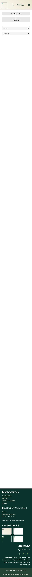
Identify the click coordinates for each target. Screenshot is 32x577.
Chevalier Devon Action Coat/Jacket (16, 428)
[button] (13, 5)
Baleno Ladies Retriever (16, 116)
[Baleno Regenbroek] (16, 147)
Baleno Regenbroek (16, 160)
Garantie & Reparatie (8, 501)
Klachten (4, 498)
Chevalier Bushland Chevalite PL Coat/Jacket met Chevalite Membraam (16, 382)
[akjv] (18, 531)
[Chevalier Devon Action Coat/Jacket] (16, 415)
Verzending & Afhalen (8, 514)
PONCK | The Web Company (20, 574)
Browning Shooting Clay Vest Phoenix (16, 294)
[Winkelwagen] (29, 5)
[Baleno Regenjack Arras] (16, 192)
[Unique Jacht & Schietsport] (4, 5)
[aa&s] (7, 539)
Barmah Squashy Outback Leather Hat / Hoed (16, 249)
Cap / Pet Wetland (16, 339)
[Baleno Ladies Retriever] (16, 102)
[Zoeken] (28, 28)
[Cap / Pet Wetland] (16, 326)
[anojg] (7, 531)
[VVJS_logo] (18, 539)
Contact (4, 503)
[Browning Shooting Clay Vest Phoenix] (16, 281)
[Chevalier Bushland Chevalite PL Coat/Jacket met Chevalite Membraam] (16, 370)
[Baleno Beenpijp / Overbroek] (16, 58)
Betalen (4, 512)
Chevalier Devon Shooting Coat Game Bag (16, 472)
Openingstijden (6, 496)
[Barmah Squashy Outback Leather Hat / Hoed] (16, 236)
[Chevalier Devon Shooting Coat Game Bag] (16, 459)
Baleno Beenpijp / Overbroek (16, 71)
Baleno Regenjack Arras (16, 205)
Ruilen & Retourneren (8, 517)
